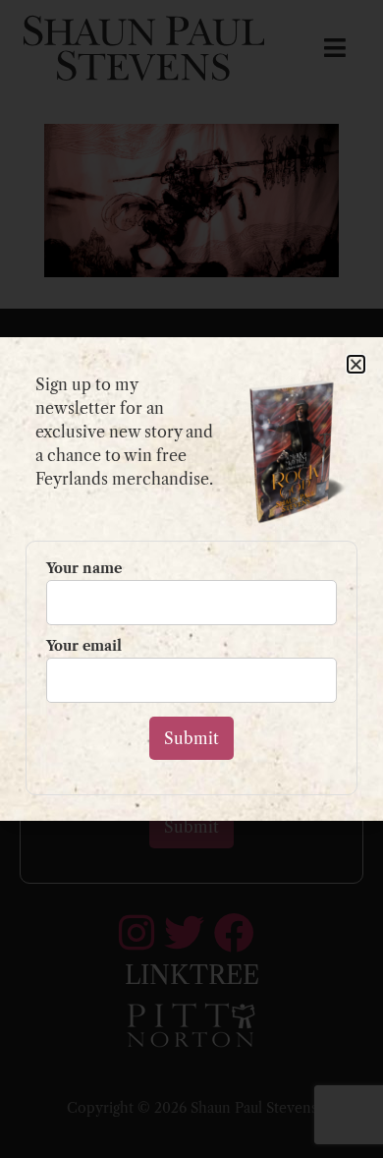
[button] (356, 364)
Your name (84, 569)
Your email (84, 647)
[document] (191, 579)
